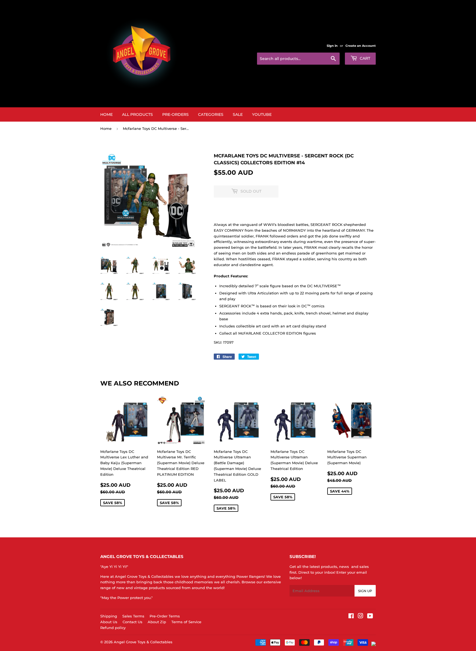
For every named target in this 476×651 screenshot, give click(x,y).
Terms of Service (186, 622)
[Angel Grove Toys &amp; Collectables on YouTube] (370, 616)
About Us (108, 622)
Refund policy (113, 627)
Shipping (108, 616)
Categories (210, 114)
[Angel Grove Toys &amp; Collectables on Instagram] (360, 616)
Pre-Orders (175, 114)
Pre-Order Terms (165, 616)
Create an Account (360, 46)
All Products (137, 114)
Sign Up (365, 591)
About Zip (157, 622)
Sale (238, 114)
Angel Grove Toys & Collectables (143, 642)
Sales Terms (133, 616)
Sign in (332, 46)
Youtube (262, 114)
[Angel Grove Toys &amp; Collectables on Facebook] (351, 616)
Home (106, 114)
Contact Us (132, 622)
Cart (364, 58)
